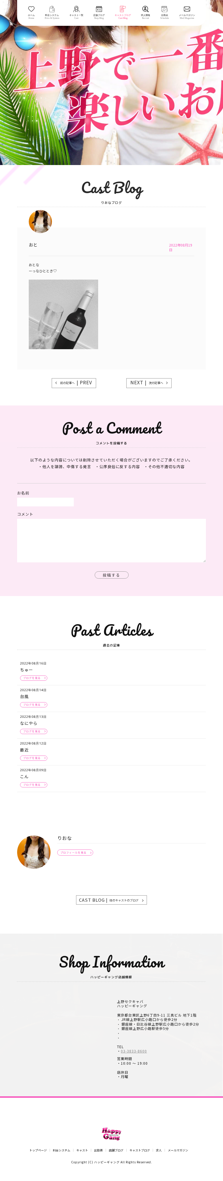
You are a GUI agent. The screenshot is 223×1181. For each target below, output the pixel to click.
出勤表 (98, 1150)
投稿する (111, 575)
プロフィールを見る (73, 852)
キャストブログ (140, 1150)
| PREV (76, 382)
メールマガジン (178, 1150)
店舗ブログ (116, 1150)
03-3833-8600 (134, 1051)
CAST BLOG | (109, 900)
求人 (159, 1150)
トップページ (38, 1150)
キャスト (82, 1150)
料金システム (61, 1150)
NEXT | (146, 382)
